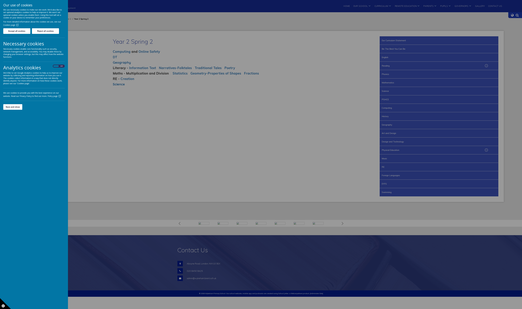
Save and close (13, 107)
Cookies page (9, 25)
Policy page (53, 96)
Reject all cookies (45, 31)
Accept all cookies (16, 31)
